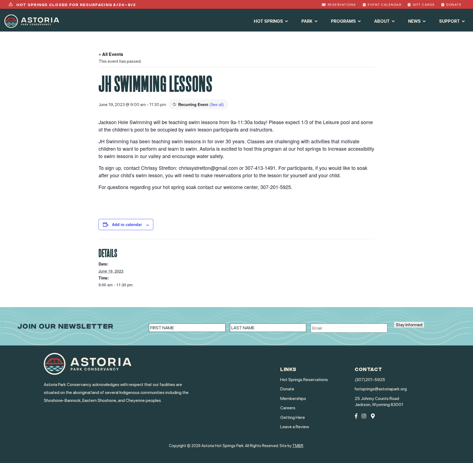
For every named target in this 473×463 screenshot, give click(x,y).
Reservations (342, 5)
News (414, 21)
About (382, 21)
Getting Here (292, 417)
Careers (287, 407)
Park (307, 21)
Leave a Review (294, 426)
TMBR (297, 445)
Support (449, 21)
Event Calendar (384, 5)
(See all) (216, 104)
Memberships (293, 398)
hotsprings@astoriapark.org (381, 388)
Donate (454, 5)
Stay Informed (409, 324)
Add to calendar (127, 224)
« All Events (111, 54)
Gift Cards (424, 5)
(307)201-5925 (370, 379)
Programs (343, 21)
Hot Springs (268, 21)
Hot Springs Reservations (304, 379)
